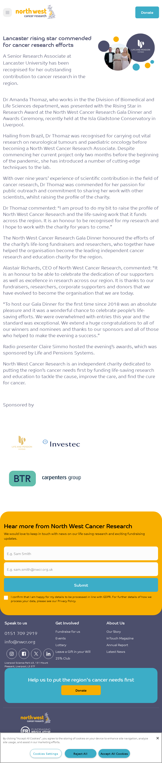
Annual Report (117, 644)
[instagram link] (12, 654)
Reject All (80, 753)
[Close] (157, 738)
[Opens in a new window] (35, 731)
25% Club (63, 658)
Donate (147, 12)
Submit (81, 585)
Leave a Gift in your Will (73, 651)
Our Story (113, 631)
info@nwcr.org (20, 641)
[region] (81, 747)
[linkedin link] (48, 654)
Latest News (115, 651)
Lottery (61, 644)
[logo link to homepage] (35, 12)
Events (61, 638)
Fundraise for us (68, 631)
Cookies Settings (45, 753)
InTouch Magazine (120, 638)
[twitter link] (36, 654)
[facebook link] (24, 654)
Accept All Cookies (114, 753)
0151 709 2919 (21, 633)
